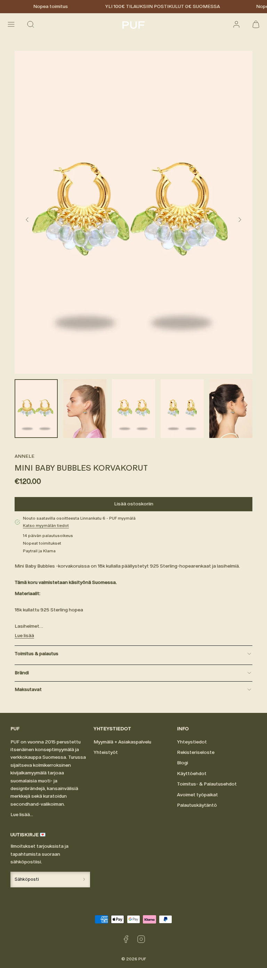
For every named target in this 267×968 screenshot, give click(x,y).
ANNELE (24, 456)
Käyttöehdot (192, 773)
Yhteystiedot (192, 742)
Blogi (182, 763)
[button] (11, 24)
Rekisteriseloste (196, 752)
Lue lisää (24, 635)
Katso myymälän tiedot (46, 525)
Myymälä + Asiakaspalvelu (122, 742)
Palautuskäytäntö (197, 805)
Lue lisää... (21, 814)
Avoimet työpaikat (197, 795)
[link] (236, 24)
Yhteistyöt (106, 752)
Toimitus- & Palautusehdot (207, 784)
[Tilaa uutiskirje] (84, 879)
